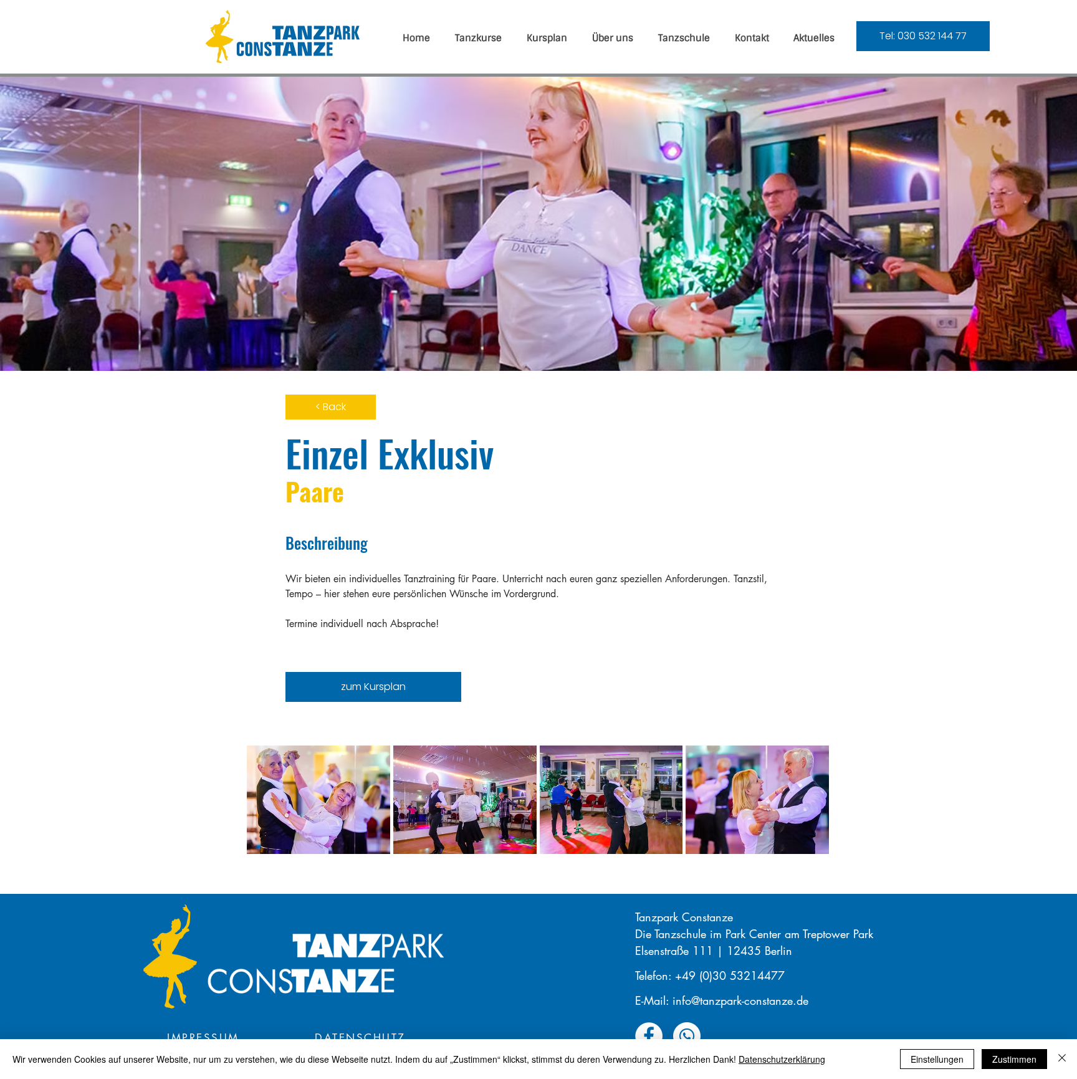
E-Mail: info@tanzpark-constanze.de (721, 1000)
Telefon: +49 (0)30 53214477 (710, 975)
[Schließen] (1062, 1059)
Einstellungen (937, 1059)
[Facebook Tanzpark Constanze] (649, 1036)
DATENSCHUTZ (360, 1038)
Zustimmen (1014, 1059)
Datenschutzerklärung (782, 1059)
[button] (318, 800)
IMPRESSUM (203, 1038)
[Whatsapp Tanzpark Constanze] (687, 1036)
